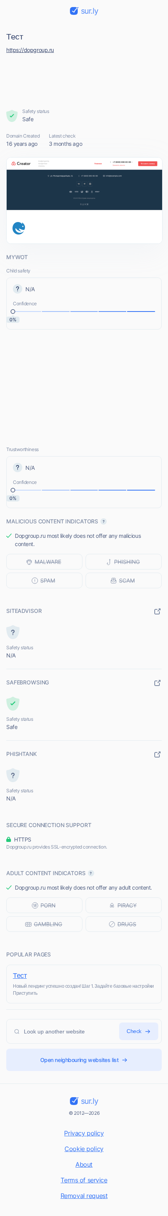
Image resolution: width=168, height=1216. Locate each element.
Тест (20, 975)
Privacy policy (84, 1133)
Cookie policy (84, 1149)
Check (134, 1031)
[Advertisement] (84, 78)
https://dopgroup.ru (30, 50)
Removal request (84, 1196)
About (84, 1164)
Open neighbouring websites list (79, 1060)
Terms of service (84, 1180)
